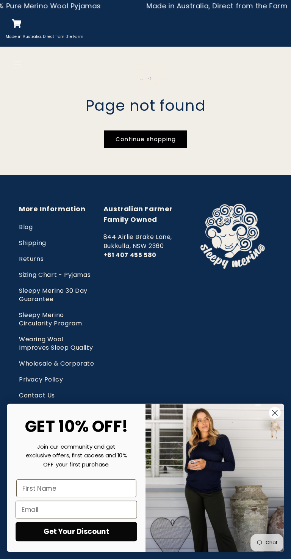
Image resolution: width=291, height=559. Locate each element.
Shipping (32, 243)
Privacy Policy (41, 379)
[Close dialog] (275, 413)
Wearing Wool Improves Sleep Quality (56, 343)
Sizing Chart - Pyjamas (55, 274)
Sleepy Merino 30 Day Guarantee (53, 294)
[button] (10, 64)
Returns (31, 258)
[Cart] (12, 23)
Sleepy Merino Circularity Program (50, 319)
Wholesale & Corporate (56, 363)
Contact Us (37, 395)
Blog (26, 227)
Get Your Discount (76, 532)
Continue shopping (146, 139)
